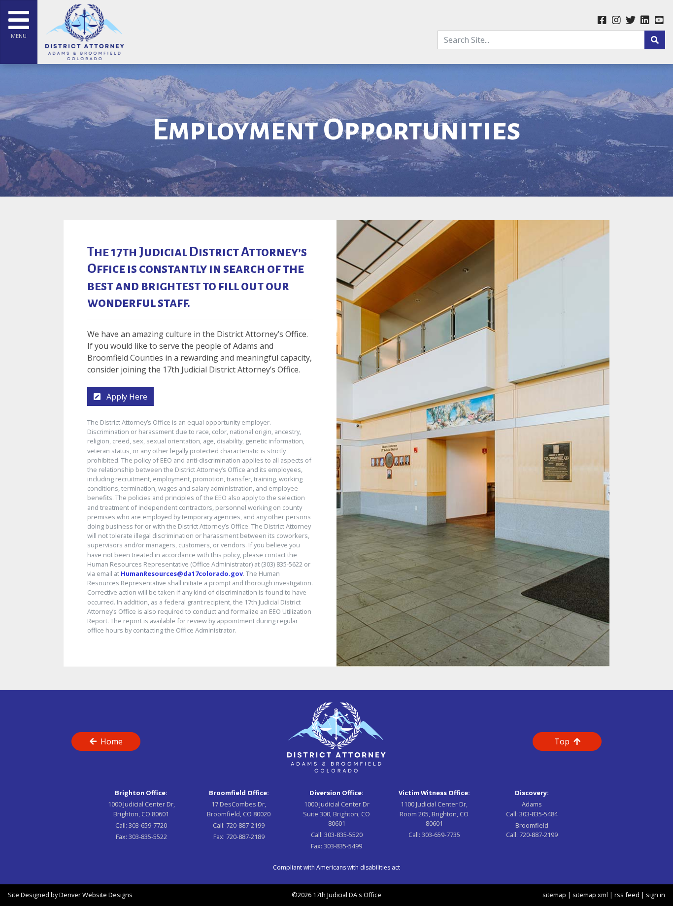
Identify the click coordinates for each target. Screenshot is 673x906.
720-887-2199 (245, 825)
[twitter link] (630, 20)
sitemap (554, 894)
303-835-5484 (538, 813)
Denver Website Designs (96, 894)
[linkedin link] (645, 20)
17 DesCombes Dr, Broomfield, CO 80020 (238, 809)
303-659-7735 (441, 834)
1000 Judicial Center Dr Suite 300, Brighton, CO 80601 (336, 813)
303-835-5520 (343, 834)
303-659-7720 (148, 825)
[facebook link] (602, 20)
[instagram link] (616, 20)
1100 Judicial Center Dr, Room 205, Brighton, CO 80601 (434, 813)
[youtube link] (659, 20)
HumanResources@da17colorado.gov (182, 573)
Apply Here (125, 396)
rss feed (626, 894)
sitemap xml (590, 894)
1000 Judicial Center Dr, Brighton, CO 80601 (141, 809)
